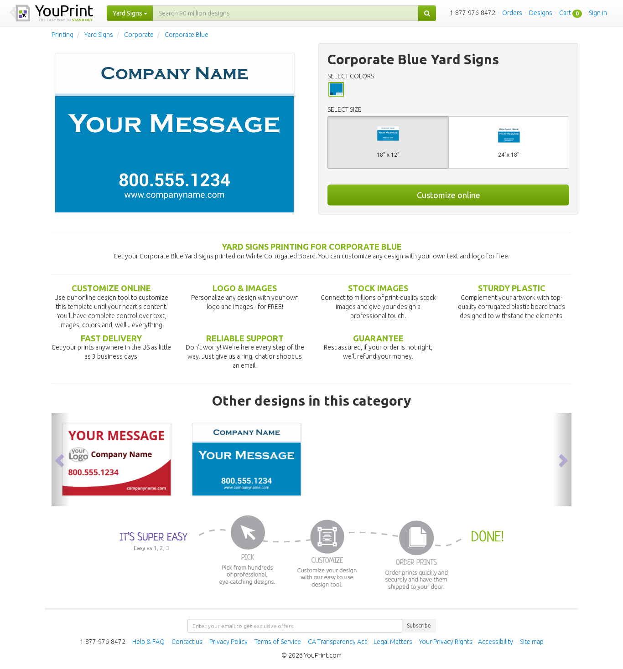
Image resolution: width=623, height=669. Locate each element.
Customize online (448, 195)
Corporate (139, 34)
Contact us (186, 641)
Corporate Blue (186, 34)
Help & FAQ (148, 641)
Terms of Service (277, 641)
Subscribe (419, 625)
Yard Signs (98, 34)
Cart (565, 12)
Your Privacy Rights (445, 641)
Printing (62, 34)
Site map (532, 641)
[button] (61, 459)
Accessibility (495, 641)
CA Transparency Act (337, 641)
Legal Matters (393, 641)
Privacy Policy (228, 641)
